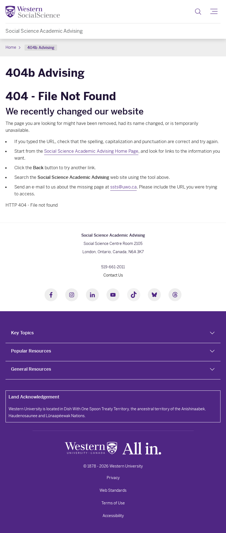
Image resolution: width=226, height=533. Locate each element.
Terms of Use (113, 503)
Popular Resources (31, 351)
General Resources (31, 369)
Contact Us (113, 275)
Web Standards (113, 490)
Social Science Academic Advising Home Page (91, 151)
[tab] (113, 334)
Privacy (113, 477)
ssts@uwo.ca (123, 187)
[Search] (198, 12)
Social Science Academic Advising (44, 31)
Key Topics (22, 333)
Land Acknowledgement (34, 397)
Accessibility (113, 515)
